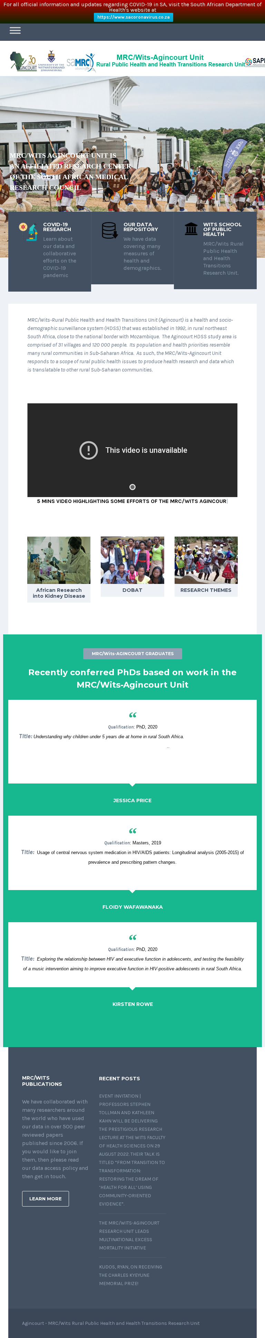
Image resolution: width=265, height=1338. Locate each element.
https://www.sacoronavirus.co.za (133, 17)
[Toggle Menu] (15, 30)
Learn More (45, 1198)
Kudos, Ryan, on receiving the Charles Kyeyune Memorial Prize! (130, 1275)
